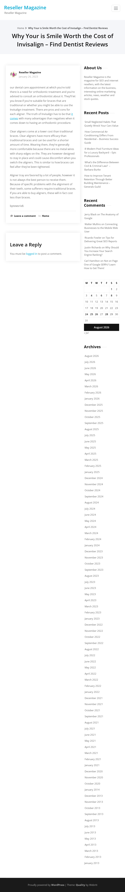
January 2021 (92, 765)
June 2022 (90, 661)
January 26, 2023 (28, 76)
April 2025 (90, 453)
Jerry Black (91, 214)
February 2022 (93, 685)
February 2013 (93, 856)
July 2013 (90, 826)
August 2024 (92, 502)
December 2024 (94, 478)
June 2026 (90, 368)
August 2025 (92, 429)
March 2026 (91, 386)
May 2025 (90, 447)
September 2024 (94, 496)
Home (20, 28)
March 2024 (91, 533)
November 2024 (94, 484)
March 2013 (91, 850)
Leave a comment (25, 215)
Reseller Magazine (25, 7)
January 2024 (92, 545)
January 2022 (92, 691)
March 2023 (91, 606)
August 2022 (92, 649)
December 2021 (94, 698)
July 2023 (90, 582)
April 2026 (90, 380)
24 (86, 314)
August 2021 (92, 722)
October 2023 (92, 563)
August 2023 (92, 575)
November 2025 (94, 410)
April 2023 (90, 600)
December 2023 (94, 551)
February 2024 (93, 539)
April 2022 (90, 673)
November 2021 (94, 704)
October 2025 (92, 417)
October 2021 (92, 710)
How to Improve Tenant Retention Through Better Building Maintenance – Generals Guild (98, 181)
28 (106, 314)
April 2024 (90, 526)
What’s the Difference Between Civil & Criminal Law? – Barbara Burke (101, 166)
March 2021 (91, 753)
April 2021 (90, 747)
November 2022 (94, 630)
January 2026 (92, 398)
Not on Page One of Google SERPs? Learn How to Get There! (101, 264)
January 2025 (92, 472)
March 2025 (91, 459)
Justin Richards (93, 247)
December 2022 (94, 624)
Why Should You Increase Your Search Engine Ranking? (101, 251)
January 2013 (91, 863)
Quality (80, 884)
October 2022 (92, 636)
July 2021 (90, 728)
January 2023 (92, 618)
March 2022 (91, 679)
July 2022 (90, 655)
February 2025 (93, 465)
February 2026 (93, 392)
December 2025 (94, 404)
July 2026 (90, 362)
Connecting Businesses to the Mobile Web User (101, 227)
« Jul (86, 332)
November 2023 (94, 557)
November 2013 (94, 801)
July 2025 (90, 435)
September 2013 (94, 814)
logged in (31, 254)
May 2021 (90, 740)
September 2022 (94, 643)
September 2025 (94, 423)
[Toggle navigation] (116, 8)
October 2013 (92, 808)
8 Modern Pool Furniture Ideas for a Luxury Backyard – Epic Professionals (101, 152)
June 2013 (90, 832)
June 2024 (90, 514)
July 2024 (90, 508)
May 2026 (90, 374)
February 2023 (93, 612)
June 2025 (90, 441)
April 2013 (90, 844)
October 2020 (92, 783)
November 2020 (94, 777)
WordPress (57, 884)
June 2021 (90, 734)
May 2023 (90, 594)
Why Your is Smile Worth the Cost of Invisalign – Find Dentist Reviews (68, 28)
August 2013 (92, 820)
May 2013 (90, 838)
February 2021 (93, 759)
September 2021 (94, 716)
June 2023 (90, 588)
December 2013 (94, 795)
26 (96, 314)
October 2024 (92, 490)
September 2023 (94, 569)
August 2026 (92, 355)
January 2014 (92, 789)
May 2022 (90, 667)
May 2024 (90, 520)
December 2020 (94, 771)
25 (91, 314)
